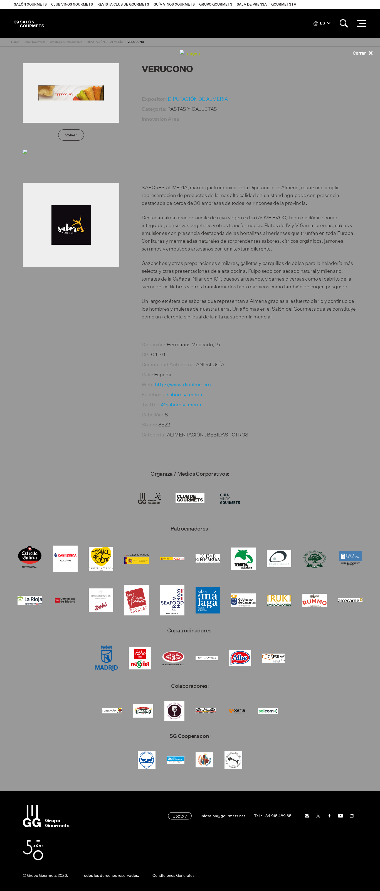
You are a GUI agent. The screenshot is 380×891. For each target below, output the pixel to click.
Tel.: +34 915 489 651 (273, 815)
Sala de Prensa (252, 4)
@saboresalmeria (181, 405)
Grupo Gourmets (215, 4)
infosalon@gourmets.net (223, 815)
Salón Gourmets (30, 4)
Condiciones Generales (173, 875)
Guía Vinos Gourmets (174, 4)
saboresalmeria (184, 395)
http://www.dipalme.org (183, 385)
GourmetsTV (283, 4)
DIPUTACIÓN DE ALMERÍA (198, 98)
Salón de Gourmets (29, 23)
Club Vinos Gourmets (72, 4)
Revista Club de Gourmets (123, 4)
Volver (71, 135)
